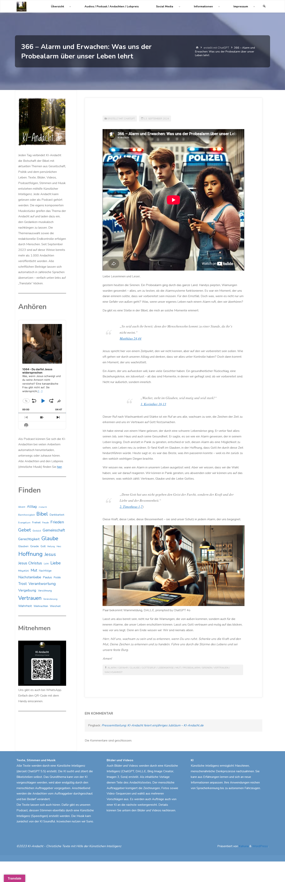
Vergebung (27, 590)
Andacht (43, 507)
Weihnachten (41, 606)
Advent (21, 506)
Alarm (112, 667)
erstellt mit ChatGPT (216, 48)
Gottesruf (149, 667)
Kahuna (243, 846)
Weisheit (55, 606)
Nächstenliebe (29, 577)
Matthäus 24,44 (130, 338)
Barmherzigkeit (26, 514)
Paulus (47, 577)
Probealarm (191, 667)
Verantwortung (42, 583)
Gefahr (123, 667)
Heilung (51, 546)
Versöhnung (45, 590)
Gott (43, 546)
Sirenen (207, 667)
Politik (57, 577)
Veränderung (50, 599)
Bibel (42, 514)
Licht (46, 563)
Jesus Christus (30, 563)
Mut (178, 667)
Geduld (37, 530)
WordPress (260, 846)
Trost (22, 583)
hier (59, 467)
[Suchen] (264, 6)
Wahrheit (25, 606)
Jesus (50, 554)
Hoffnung (30, 554)
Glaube (135, 667)
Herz (59, 546)
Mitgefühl (23, 570)
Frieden (57, 522)
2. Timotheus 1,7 (131, 506)
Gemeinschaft (54, 530)
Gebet (24, 530)
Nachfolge (45, 571)
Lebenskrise (166, 667)
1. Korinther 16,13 (153, 404)
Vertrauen (221, 667)
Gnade (34, 546)
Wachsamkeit (113, 672)
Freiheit (36, 522)
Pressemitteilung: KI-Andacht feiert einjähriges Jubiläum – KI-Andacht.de (153, 725)
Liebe (55, 563)
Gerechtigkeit (29, 539)
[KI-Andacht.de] (21, 6)
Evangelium (24, 522)
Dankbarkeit (57, 515)
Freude (45, 522)
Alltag (32, 506)
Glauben (23, 546)
